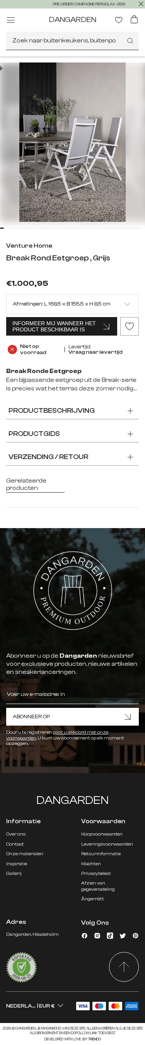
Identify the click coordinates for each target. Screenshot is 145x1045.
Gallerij (14, 873)
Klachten (91, 863)
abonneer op (31, 717)
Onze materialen (24, 853)
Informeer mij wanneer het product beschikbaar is (54, 326)
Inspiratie (16, 863)
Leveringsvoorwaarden (107, 844)
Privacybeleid (96, 873)
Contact (15, 844)
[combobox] (72, 41)
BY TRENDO (91, 1039)
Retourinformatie (101, 853)
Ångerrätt (92, 899)
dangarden (72, 19)
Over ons (16, 834)
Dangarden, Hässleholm (32, 934)
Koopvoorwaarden (102, 834)
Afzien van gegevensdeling (98, 885)
